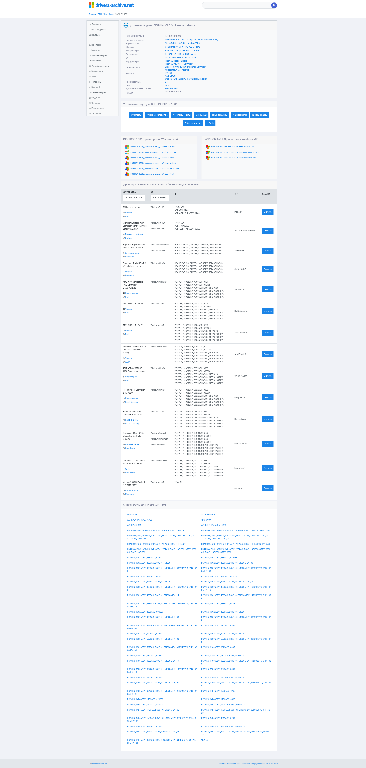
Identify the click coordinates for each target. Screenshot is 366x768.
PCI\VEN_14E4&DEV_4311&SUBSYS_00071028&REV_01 (153, 732)
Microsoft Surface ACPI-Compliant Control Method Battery (191, 40)
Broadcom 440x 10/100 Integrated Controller (185, 67)
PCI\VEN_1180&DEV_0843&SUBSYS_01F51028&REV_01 (153, 683)
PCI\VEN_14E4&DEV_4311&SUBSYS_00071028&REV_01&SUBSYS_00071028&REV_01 (161, 741)
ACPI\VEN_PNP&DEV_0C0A (213, 525)
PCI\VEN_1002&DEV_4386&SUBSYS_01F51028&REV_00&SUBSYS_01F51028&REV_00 (162, 627)
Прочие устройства (158, 115)
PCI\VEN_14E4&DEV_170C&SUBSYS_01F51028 (223, 704)
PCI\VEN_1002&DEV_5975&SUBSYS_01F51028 (222, 634)
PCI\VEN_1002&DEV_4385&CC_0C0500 (219, 576)
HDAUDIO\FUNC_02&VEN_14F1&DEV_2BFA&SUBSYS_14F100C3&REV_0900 (235, 544)
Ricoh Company (132, 402)
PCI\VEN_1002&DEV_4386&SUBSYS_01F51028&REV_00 (153, 617)
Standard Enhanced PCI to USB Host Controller (186, 79)
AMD (127, 362)
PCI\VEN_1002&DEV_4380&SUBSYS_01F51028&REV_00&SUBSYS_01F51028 (162, 569)
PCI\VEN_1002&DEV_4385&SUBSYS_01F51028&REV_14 (153, 595)
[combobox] (236, 5)
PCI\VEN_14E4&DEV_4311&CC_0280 (218, 718)
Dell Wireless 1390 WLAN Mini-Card (180, 57)
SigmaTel (129, 257)
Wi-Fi (211, 123)
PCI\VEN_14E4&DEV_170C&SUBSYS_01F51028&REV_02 (153, 710)
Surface (129, 238)
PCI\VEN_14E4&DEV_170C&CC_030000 (145, 704)
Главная (92, 14)
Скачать (268, 212)
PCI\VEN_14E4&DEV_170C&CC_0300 (218, 699)
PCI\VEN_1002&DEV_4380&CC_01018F (219, 557)
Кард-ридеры (261, 115)
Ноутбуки (108, 14)
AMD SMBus (170, 76)
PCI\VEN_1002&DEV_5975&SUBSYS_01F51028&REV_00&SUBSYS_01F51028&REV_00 (162, 648)
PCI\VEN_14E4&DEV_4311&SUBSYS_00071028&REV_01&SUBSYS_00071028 (235, 733)
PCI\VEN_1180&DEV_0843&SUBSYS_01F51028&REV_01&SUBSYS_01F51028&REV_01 (162, 692)
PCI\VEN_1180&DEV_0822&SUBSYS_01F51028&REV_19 (153, 661)
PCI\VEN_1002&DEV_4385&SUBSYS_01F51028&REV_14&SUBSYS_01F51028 (236, 596)
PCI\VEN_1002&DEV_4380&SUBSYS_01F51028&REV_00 (227, 563)
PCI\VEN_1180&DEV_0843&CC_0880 (218, 669)
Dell (166, 82)
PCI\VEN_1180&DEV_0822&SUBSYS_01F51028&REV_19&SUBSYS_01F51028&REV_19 (162, 670)
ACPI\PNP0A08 (208, 514)
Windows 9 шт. (171, 88)
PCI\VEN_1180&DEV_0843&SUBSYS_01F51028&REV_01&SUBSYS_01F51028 (236, 684)
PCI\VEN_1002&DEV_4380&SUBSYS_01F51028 (148, 563)
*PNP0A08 (132, 514)
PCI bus (168, 73)
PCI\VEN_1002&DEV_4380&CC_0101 (144, 557)
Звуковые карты (183, 115)
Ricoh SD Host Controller (176, 61)
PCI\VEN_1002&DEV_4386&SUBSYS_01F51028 (222, 612)
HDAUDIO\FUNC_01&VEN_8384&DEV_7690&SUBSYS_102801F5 (156, 530)
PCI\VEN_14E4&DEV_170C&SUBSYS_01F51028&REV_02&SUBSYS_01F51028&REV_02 (161, 719)
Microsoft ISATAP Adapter (177, 70)
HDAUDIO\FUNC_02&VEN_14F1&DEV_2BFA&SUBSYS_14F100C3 (156, 544)
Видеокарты (241, 115)
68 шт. (168, 85)
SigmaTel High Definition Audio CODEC (182, 43)
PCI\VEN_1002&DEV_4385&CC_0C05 (144, 576)
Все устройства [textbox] (133, 198)
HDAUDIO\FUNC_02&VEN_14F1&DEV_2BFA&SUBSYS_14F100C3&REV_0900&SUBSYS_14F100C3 (161, 550)
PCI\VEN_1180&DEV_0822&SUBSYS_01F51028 (222, 655)
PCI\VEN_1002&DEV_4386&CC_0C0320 (145, 612)
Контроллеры (220, 115)
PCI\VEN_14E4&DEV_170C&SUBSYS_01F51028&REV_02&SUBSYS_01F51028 (235, 711)
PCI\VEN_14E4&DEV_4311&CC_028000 (145, 726)
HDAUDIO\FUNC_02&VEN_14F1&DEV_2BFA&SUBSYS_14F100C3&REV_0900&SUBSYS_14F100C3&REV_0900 (235, 550)
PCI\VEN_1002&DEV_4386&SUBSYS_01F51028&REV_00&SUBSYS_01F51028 (236, 618)
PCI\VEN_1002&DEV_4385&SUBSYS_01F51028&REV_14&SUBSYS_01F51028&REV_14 (162, 605)
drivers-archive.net (115, 5)
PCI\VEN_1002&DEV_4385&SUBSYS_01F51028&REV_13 (227, 582)
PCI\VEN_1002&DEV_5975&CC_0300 (218, 625)
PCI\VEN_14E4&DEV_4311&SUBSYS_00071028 (223, 726)
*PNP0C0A (206, 520)
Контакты (275, 764)
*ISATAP (205, 740)
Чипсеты (137, 115)
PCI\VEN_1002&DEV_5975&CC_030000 (145, 634)
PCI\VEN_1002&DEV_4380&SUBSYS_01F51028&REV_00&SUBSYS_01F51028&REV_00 (236, 569)
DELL (100, 14)
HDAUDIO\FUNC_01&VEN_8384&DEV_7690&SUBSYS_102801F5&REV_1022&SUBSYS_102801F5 (161, 537)
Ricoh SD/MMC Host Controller (179, 64)
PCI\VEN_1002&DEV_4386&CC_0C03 (218, 603)
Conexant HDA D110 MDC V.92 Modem (182, 47)
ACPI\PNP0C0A (134, 525)
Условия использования (229, 764)
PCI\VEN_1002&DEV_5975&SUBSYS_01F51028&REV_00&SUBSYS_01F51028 (236, 640)
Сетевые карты (194, 123)
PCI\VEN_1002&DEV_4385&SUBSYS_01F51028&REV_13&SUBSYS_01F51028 (162, 588)
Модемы (202, 115)
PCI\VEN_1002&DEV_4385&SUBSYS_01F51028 (148, 582)
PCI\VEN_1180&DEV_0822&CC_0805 (218, 647)
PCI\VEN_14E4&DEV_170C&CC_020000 (145, 699)
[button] (103, 35)
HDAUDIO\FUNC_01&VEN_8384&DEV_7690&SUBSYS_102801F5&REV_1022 (235, 530)
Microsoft (129, 494)
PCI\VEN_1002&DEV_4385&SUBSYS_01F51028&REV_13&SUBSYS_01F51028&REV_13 (236, 588)
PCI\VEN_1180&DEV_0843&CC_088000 (145, 677)
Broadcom (130, 448)
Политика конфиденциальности (256, 764)
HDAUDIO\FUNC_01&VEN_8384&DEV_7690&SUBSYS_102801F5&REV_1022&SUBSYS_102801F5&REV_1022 (235, 537)
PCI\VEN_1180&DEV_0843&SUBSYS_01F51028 (222, 677)
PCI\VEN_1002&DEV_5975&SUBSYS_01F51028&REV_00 (153, 639)
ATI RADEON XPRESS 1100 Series (180, 54)
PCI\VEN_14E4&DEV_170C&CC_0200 (218, 691)
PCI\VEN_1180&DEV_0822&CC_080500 (145, 655)
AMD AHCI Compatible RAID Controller (182, 50)
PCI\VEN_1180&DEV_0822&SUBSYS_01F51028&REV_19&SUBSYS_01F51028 (236, 662)
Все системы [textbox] (160, 198)
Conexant (129, 275)
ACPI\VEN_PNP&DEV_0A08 (139, 520)
